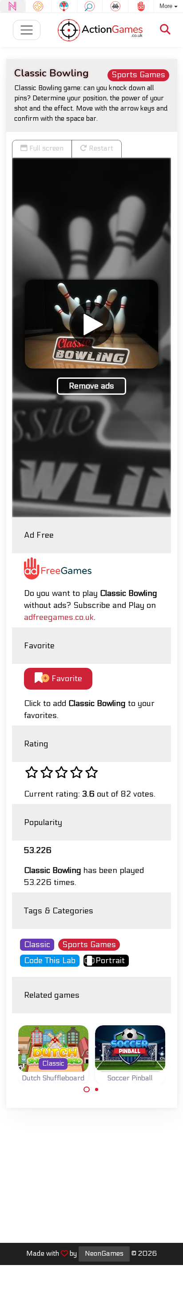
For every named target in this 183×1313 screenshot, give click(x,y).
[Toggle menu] (27, 30)
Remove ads (91, 386)
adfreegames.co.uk (59, 617)
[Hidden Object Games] (90, 6)
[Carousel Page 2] (97, 1090)
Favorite (65, 678)
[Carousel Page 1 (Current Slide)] (87, 1090)
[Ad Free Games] (141, 6)
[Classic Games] (115, 6)
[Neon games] (13, 6)
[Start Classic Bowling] (91, 324)
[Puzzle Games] (38, 6)
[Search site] (165, 30)
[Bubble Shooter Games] (64, 6)
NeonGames (104, 1253)
